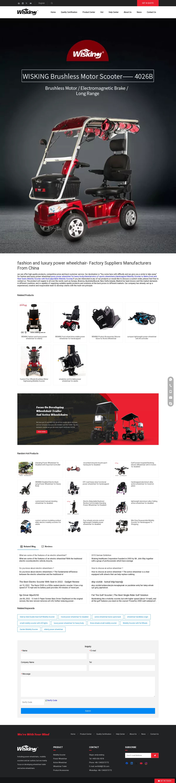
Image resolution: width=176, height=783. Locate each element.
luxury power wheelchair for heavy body (69, 623)
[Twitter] (26, 3)
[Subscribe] (155, 755)
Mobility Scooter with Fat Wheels (135, 623)
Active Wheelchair (60, 762)
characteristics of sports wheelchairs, (100, 276)
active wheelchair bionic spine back (108, 617)
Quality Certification (103, 734)
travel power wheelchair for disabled (74, 617)
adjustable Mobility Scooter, (61, 279)
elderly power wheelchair (53, 629)
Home (73, 734)
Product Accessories (61, 770)
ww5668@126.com (102, 766)
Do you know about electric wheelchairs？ (36, 568)
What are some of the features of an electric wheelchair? (43, 555)
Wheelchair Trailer (60, 766)
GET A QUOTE (148, 3)
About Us (133, 734)
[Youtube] (30, 3)
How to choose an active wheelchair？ (107, 568)
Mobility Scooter (59, 755)
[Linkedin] (22, 3)
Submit (88, 711)
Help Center (120, 734)
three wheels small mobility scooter (103, 623)
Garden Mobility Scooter (29, 629)
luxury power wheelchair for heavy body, (67, 276)
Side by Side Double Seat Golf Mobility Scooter (37, 617)
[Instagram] (146, 763)
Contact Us (154, 734)
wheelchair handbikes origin (137, 617)
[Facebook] (18, 3)
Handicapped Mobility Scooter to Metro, (132, 276)
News (143, 734)
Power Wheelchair (60, 759)
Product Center (86, 734)
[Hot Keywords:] (52, 3)
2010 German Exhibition (101, 555)
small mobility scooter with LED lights (34, 623)
